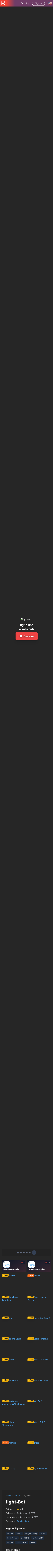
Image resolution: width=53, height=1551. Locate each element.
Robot (19, 1533)
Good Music (22, 1542)
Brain (43, 1533)
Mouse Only (38, 1538)
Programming (31, 1533)
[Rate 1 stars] (18, 1252)
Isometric (25, 1538)
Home (8, 1495)
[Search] (27, 3)
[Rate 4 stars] (27, 1252)
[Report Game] (34, 1252)
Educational (12, 1538)
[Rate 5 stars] (29, 1252)
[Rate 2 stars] (21, 1252)
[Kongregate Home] (3, 3)
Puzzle (17, 1495)
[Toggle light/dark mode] (22, 3)
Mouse (10, 1542)
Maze (33, 1542)
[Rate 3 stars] (24, 1252)
